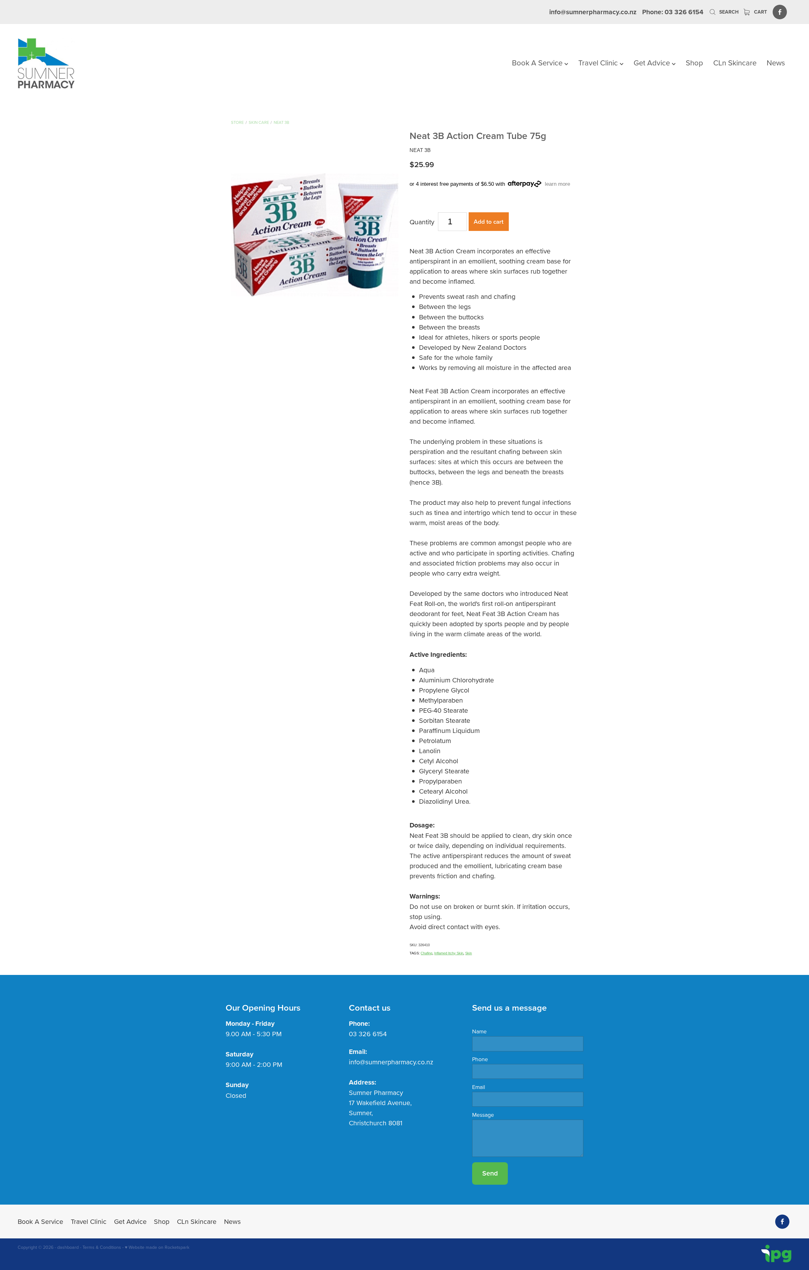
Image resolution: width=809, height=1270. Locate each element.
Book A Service (538, 62)
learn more (557, 184)
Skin (468, 953)
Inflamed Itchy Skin (448, 953)
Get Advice (653, 62)
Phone (480, 1059)
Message (483, 1115)
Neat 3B (281, 122)
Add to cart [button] (488, 221)
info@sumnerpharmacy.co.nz (592, 12)
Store (237, 122)
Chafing (426, 953)
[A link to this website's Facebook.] (780, 12)
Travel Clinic (599, 62)
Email (478, 1087)
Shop (694, 62)
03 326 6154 (368, 1033)
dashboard (68, 1247)
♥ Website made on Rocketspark (157, 1247)
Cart (760, 11)
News (776, 62)
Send (490, 1173)
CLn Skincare (735, 62)
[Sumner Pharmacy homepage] (95, 63)
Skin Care (259, 122)
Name (479, 1031)
